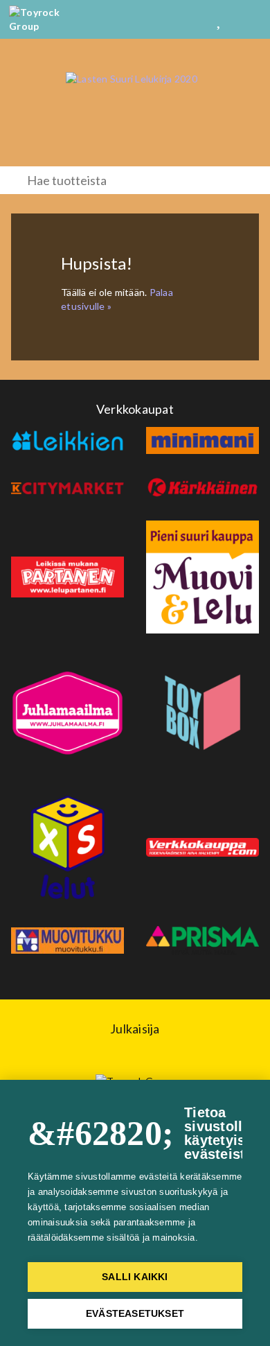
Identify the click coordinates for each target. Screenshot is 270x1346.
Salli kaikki (135, 1277)
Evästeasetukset (135, 1314)
